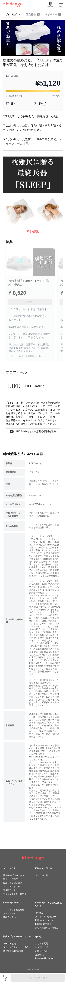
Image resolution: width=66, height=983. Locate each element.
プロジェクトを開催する (14, 894)
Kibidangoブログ (43, 924)
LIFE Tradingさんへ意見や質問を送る (35, 431)
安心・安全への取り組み (46, 927)
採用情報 (39, 954)
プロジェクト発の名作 (13, 910)
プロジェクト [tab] (12, 14)
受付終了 (30, 302)
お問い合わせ (41, 951)
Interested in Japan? (45, 958)
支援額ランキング (11, 890)
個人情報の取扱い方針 (13, 951)
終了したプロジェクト (13, 879)
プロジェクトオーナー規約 (16, 947)
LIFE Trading (35, 386)
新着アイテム (9, 917)
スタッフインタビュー (45, 916)
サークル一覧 (41, 875)
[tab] (33, 14)
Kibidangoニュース (44, 920)
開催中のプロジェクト (13, 875)
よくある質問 (41, 943)
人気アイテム (9, 913)
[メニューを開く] (61, 4)
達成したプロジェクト (13, 883)
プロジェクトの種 (11, 886)
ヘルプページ (41, 947)
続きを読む (33, 231)
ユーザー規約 (9, 943)
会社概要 (39, 913)
